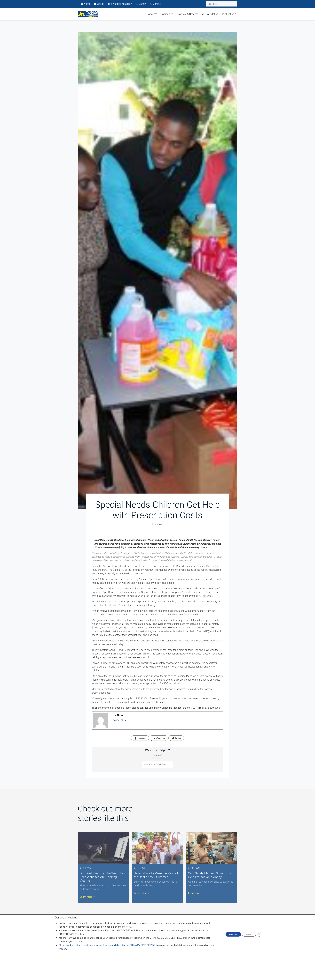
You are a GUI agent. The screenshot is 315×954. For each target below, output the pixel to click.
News (86, 3)
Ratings (157, 755)
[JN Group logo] (88, 14)
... (101, 886)
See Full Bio (118, 720)
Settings (249, 934)
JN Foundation (210, 14)
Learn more (86, 894)
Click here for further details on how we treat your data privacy (93, 945)
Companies (167, 14)
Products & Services (187, 14)
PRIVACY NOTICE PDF (142, 945)
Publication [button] (228, 14)
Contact (156, 3)
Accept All (233, 934)
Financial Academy (121, 3)
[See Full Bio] (125, 720)
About (151, 14)
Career (142, 3)
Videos (100, 3)
